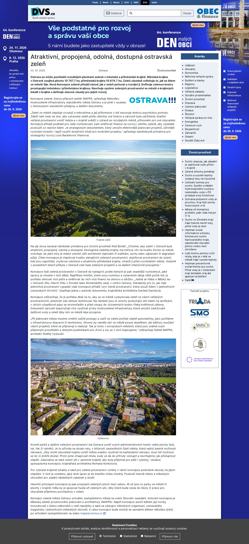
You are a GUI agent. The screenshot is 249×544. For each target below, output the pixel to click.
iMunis (116, 2)
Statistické (129, 536)
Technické (109, 536)
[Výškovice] (103, 386)
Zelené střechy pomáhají (199, 171)
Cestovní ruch (193, 125)
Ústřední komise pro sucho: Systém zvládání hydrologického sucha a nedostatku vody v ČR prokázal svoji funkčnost (199, 189)
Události (190, 65)
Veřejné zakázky (194, 91)
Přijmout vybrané (82, 536)
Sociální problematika (198, 95)
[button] (114, 13)
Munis (106, 2)
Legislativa (191, 87)
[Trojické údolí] (103, 188)
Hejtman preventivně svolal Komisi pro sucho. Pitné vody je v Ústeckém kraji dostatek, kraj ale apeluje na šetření (200, 270)
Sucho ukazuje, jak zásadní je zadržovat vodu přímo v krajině (201, 164)
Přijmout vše (170, 536)
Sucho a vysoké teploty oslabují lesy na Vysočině (200, 177)
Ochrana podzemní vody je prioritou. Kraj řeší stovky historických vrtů (201, 202)
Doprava (190, 103)
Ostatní (189, 136)
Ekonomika (191, 72)
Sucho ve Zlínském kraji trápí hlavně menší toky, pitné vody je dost (199, 223)
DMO (136, 2)
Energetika (191, 121)
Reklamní (149, 536)
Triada (95, 2)
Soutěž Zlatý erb (194, 140)
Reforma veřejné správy (199, 76)
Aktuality (190, 69)
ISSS (126, 2)
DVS (145, 2)
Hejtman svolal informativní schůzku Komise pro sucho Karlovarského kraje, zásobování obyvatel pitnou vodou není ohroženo (197, 239)
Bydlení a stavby (194, 80)
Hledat (187, 13)
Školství (189, 114)
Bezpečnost (192, 129)
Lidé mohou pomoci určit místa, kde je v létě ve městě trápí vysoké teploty (201, 256)
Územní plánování (195, 106)
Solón (154, 2)
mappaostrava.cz (91, 513)
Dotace (189, 110)
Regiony (190, 84)
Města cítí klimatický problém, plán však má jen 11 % (200, 212)
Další (188, 280)
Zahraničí (190, 132)
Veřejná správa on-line (198, 117)
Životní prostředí (166, 70)
